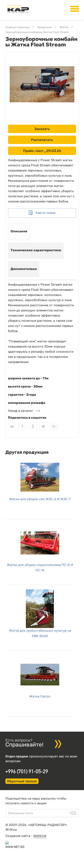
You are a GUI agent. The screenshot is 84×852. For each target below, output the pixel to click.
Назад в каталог (20, 411)
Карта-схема (45, 213)
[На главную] (18, 13)
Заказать (42, 129)
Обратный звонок (22, 781)
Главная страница (17, 27)
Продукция (44, 27)
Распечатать (42, 140)
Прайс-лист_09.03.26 (42, 151)
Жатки (63, 27)
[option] (42, 84)
